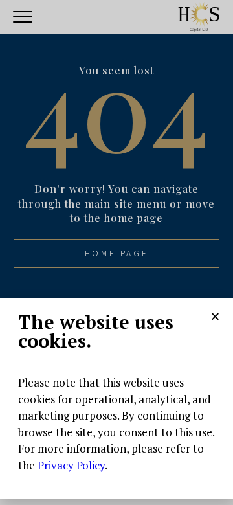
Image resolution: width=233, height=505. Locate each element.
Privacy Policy (71, 465)
